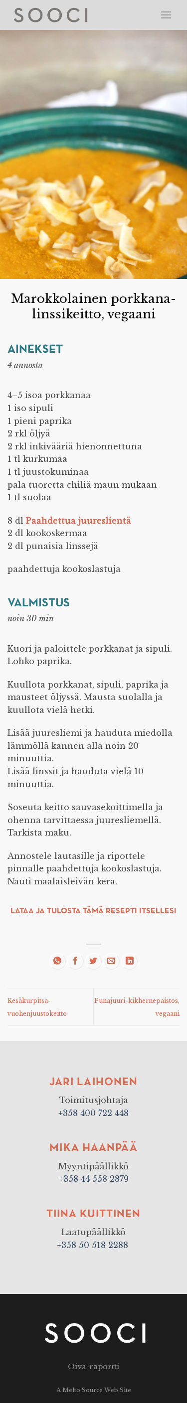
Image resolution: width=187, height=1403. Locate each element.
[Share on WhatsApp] (57, 961)
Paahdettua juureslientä (78, 521)
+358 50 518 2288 (94, 1245)
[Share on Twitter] (93, 961)
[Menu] (166, 14)
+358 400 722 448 (93, 1113)
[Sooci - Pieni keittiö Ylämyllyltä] (59, 15)
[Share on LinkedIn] (129, 961)
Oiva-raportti (93, 1366)
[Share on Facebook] (75, 961)
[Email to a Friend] (111, 961)
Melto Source (82, 1390)
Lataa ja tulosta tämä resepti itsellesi (93, 911)
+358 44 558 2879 (94, 1179)
